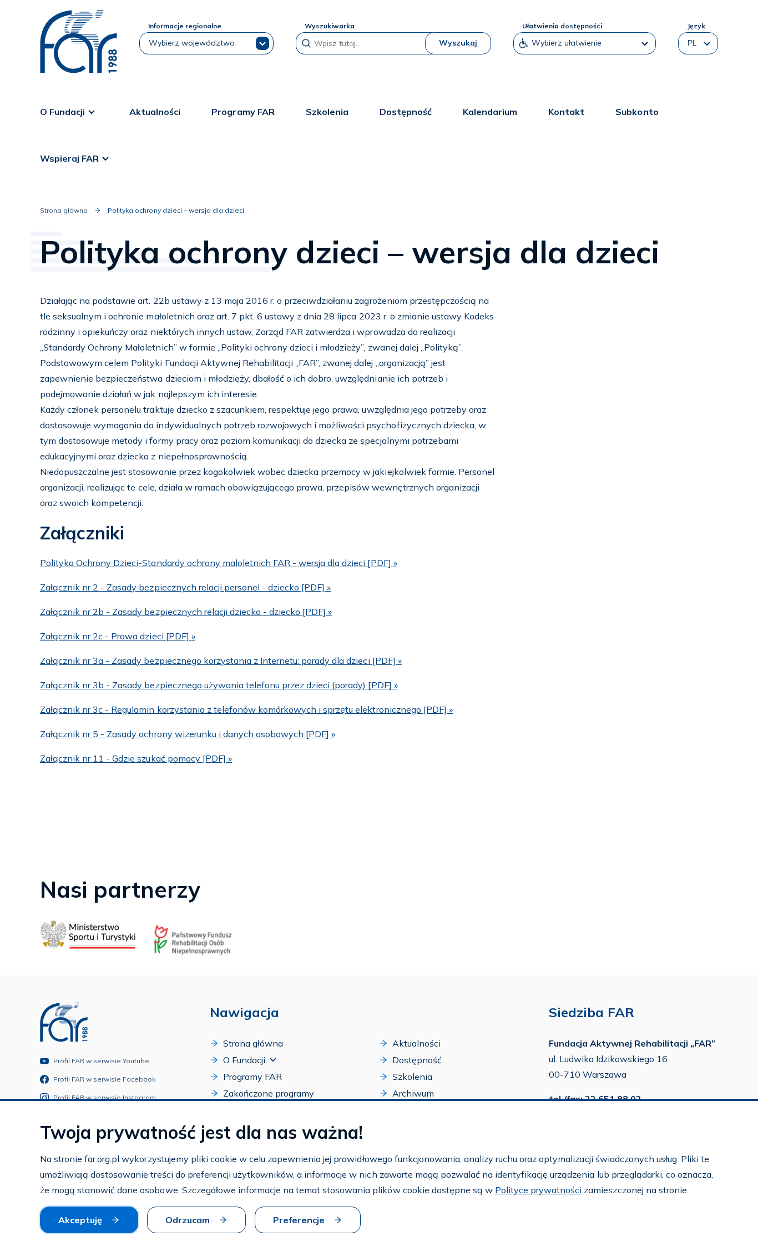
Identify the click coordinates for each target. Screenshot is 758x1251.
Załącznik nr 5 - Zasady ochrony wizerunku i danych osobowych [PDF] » (187, 733)
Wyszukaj (458, 43)
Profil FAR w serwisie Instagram (104, 1097)
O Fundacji (62, 111)
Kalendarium (490, 111)
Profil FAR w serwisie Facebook (104, 1079)
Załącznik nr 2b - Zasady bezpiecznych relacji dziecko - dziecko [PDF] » (186, 611)
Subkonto (636, 111)
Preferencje (299, 1219)
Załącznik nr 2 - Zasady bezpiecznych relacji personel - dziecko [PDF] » (185, 587)
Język (696, 26)
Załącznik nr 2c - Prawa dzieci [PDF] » (117, 636)
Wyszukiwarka (330, 26)
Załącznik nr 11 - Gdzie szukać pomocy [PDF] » (136, 758)
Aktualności (154, 111)
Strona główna (64, 210)
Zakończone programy (268, 1093)
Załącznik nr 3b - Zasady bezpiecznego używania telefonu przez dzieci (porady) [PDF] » (219, 684)
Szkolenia (327, 111)
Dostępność (406, 111)
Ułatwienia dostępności (562, 26)
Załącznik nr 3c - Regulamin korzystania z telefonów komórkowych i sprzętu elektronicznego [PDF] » (246, 709)
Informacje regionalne (184, 26)
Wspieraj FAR (69, 158)
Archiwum (413, 1093)
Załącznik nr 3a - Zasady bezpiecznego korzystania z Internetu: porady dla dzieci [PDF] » (221, 660)
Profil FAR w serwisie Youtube (101, 1061)
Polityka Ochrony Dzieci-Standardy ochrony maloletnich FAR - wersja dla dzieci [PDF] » (218, 562)
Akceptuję (80, 1219)
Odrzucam (187, 1219)
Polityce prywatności (538, 1189)
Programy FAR (242, 111)
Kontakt (566, 111)
